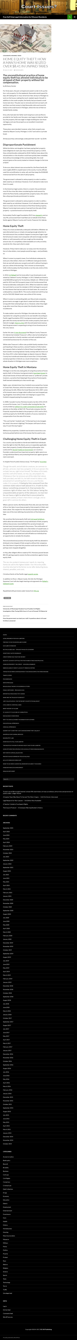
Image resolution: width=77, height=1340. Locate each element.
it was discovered (20, 332)
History (5, 1225)
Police (5, 1246)
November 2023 (8, 849)
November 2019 (8, 946)
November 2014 (8, 1140)
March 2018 (7, 1011)
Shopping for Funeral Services (13, 734)
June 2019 (6, 964)
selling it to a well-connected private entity (29, 407)
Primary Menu (74, 17)
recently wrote (33, 574)
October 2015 (7, 1104)
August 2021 (7, 871)
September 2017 (8, 1022)
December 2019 (8, 943)
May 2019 (6, 968)
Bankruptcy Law (8, 738)
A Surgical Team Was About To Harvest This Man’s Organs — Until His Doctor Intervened (30, 797)
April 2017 (6, 1040)
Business (5, 1171)
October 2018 (7, 993)
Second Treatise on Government (23, 450)
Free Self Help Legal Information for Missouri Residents (25, 17)
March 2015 (7, 1129)
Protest (5, 1257)
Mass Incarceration (9, 1236)
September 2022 (8, 860)
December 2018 (8, 986)
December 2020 (8, 900)
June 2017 (6, 1032)
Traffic (5, 1289)
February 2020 (7, 935)
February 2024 (7, 846)
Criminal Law (7, 1185)
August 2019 (7, 957)
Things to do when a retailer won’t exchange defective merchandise (25, 671)
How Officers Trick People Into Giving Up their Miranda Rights (23, 749)
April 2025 (6, 831)
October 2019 (7, 950)
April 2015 (6, 1126)
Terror (5, 1286)
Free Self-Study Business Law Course (14, 642)
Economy (6, 1196)
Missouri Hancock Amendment (13, 767)
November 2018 (8, 989)
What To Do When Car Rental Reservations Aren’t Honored (22, 764)
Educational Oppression (11, 723)
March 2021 (7, 889)
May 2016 (6, 1079)
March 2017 (7, 1043)
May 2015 (6, 1122)
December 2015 (8, 1097)
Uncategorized (7, 1293)
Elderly (5, 1203)
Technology (6, 1282)
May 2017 (6, 1036)
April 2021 (6, 885)
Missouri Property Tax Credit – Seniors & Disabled (19, 664)
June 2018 (6, 1007)
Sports (5, 1275)
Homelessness (7, 1228)
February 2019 (7, 979)
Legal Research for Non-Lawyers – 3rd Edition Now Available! (22, 800)
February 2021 (7, 892)
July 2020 (6, 918)
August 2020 (7, 914)
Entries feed (6, 1310)
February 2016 (7, 1090)
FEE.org (36, 591)
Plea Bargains (7, 679)
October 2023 (7, 853)
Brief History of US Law (10, 708)
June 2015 (6, 1118)
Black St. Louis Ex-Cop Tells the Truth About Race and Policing (23, 660)
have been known (39, 373)
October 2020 (7, 907)
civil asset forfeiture (37, 519)
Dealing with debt (9, 771)
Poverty (5, 1254)
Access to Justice (8, 1157)
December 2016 (8, 1054)
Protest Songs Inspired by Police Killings (16, 756)
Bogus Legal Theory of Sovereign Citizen (16, 686)
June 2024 (6, 835)
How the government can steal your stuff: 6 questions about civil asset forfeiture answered (24, 618)
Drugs (5, 1193)
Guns (4, 1218)
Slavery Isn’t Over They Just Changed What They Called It (21, 730)
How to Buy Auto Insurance (12, 653)
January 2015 (7, 1133)
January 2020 (7, 939)
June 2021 (6, 878)
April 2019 (6, 971)
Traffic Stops (7, 675)
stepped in (39, 215)
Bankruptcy (6, 1160)
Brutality (6, 1167)
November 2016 (8, 1057)
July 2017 (6, 1029)
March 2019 (7, 975)
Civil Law (6, 1175)
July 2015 (6, 1115)
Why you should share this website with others (18, 719)
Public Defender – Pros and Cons (13, 690)
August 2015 (7, 1111)
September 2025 (8, 828)
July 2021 (6, 874)
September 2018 (8, 996)
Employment (7, 1207)
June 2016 (6, 1075)
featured (7, 598)
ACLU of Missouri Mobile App (12, 760)
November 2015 (8, 1101)
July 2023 (6, 857)
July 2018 (6, 1004)
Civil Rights (7, 55)
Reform (5, 1264)
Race (4, 1261)
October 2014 (7, 1144)
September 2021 (8, 867)
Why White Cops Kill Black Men (13, 753)
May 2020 (6, 925)
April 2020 (6, 928)
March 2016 (7, 1086)
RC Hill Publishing (46, 1329)
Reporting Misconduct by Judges (14, 694)
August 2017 (7, 1025)
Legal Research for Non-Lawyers (13, 638)
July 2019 (6, 961)
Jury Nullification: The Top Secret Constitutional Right (21, 701)
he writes (43, 462)
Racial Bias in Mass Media (11, 716)
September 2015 (8, 1108)
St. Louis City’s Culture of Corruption (15, 712)
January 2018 (7, 1014)
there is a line (19, 323)
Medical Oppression (9, 727)
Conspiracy (6, 1182)
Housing (14, 55)
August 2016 (7, 1068)
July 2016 (6, 1072)
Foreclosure (7, 1214)
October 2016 (7, 1061)
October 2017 (7, 1018)
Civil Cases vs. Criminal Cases (12, 705)
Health (5, 1221)
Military (5, 1243)
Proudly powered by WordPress (11, 1337)
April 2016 (6, 1083)
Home (5, 635)
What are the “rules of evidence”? (14, 697)
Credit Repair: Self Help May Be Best (14, 657)
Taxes (19, 55)
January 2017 (7, 1050)
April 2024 (6, 842)
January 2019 (7, 982)
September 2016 (8, 1065)
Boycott (5, 1164)
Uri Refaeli (12, 275)
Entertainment (7, 1211)
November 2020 (8, 903)
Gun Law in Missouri (9, 646)
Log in (5, 1306)
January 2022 (7, 864)
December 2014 (8, 1136)
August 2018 (7, 1000)
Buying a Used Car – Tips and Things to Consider (18, 649)
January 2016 (7, 1093)
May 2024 (6, 839)
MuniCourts (19, 70)
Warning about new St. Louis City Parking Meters (19, 668)
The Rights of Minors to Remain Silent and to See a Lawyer (21, 745)
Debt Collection (8, 1189)
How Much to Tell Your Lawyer (13, 741)
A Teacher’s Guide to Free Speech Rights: (15, 804)
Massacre (6, 1239)
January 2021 (7, 896)
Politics (5, 1250)
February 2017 (7, 1047)
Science (5, 1272)
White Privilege (8, 682)
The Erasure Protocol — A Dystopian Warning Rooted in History (23, 808)
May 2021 (6, 882)
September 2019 (8, 953)
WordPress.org (7, 1317)
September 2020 (8, 910)
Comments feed (8, 1313)
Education (6, 1200)
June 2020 (6, 921)
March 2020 (7, 932)
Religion (5, 1268)
